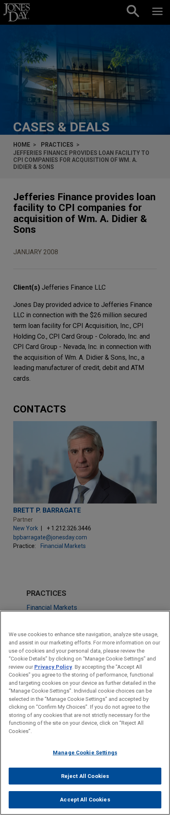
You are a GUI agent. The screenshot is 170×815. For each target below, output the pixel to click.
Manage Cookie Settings (85, 752)
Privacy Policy (53, 667)
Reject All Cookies (85, 776)
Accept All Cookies (85, 799)
